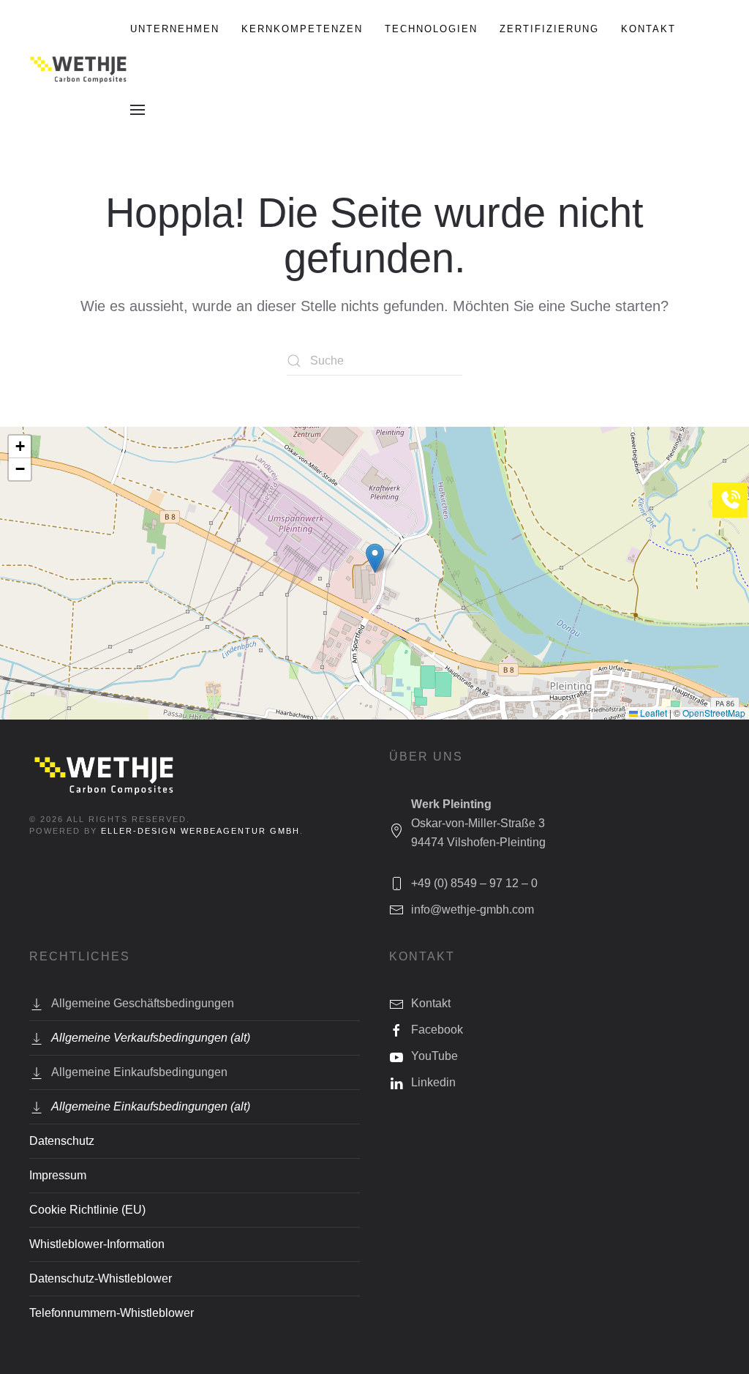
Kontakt (648, 28)
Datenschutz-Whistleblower (100, 1278)
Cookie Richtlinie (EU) (87, 1209)
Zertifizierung (549, 28)
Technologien (431, 28)
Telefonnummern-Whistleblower (111, 1313)
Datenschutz (61, 1141)
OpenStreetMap (713, 712)
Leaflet (652, 712)
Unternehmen (174, 28)
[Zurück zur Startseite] (79, 69)
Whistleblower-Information (97, 1244)
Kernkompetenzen (302, 28)
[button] (137, 110)
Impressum (57, 1175)
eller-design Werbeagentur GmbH (200, 830)
